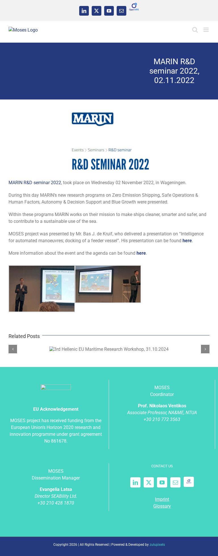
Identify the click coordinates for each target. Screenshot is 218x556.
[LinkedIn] (135, 482)
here (141, 253)
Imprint (162, 499)
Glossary (162, 506)
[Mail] (175, 482)
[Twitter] (149, 482)
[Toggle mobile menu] (206, 30)
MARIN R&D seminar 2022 (35, 182)
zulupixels (157, 545)
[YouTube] (162, 482)
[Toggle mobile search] (195, 30)
